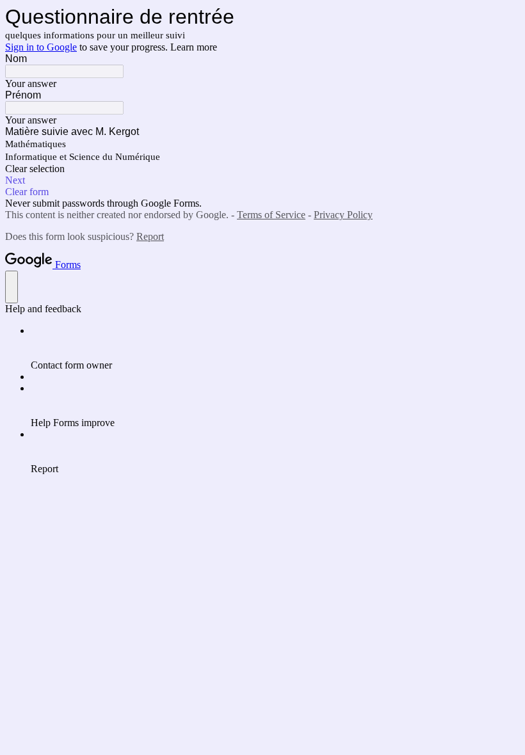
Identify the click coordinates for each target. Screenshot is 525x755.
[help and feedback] (11, 287)
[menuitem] (275, 348)
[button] (262, 169)
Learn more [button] (193, 47)
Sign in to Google (41, 47)
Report (150, 236)
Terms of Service (271, 214)
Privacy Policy (343, 214)
